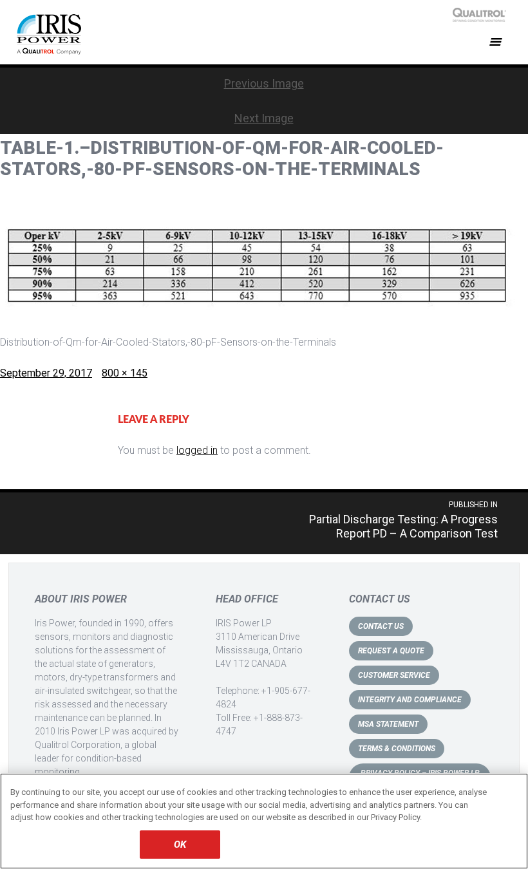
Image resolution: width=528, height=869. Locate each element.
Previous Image (264, 83)
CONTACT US (381, 626)
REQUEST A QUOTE (391, 650)
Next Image (264, 118)
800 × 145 (124, 373)
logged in (197, 450)
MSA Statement (388, 724)
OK (180, 844)
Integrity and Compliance (410, 699)
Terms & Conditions (396, 748)
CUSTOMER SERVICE (394, 675)
